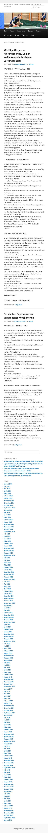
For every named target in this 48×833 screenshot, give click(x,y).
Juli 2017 (7, 691)
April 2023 (7, 562)
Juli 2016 (7, 717)
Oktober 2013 (8, 789)
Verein (12, 31)
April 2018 (7, 670)
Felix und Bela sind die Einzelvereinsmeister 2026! (21, 468)
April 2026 (7, 491)
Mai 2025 (7, 512)
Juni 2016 (7, 720)
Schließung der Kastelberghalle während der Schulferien (23, 461)
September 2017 (9, 686)
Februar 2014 (8, 779)
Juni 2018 (7, 665)
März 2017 (7, 698)
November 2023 (9, 551)
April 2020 (7, 627)
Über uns (24, 35)
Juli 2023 (7, 558)
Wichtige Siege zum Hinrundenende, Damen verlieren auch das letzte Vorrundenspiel (17, 55)
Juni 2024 (7, 536)
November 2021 (9, 598)
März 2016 (7, 727)
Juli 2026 (7, 486)
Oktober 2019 (8, 639)
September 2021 (9, 603)
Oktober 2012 (8, 815)
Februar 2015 (8, 756)
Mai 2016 (7, 722)
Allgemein (18, 305)
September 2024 (9, 531)
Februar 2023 (8, 567)
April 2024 (7, 539)
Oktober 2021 (8, 601)
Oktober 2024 (8, 529)
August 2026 (8, 484)
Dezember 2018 (9, 655)
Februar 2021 (8, 613)
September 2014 (9, 768)
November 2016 (9, 708)
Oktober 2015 (8, 739)
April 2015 (7, 751)
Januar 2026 (8, 498)
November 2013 (9, 787)
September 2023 (9, 555)
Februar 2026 (8, 496)
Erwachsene (21, 31)
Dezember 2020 (9, 615)
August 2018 (8, 660)
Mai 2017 (7, 694)
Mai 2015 (7, 748)
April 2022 (7, 586)
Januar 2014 (8, 782)
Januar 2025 (8, 522)
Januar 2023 (8, 570)
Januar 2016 (8, 732)
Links (32, 35)
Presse (31, 64)
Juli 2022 (7, 582)
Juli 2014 (7, 770)
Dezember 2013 (9, 784)
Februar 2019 (8, 651)
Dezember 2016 (9, 705)
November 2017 (9, 682)
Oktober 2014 (8, 765)
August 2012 (8, 820)
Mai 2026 (7, 489)
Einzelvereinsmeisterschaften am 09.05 (17, 471)
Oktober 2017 (8, 684)
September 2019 (9, 641)
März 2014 (7, 777)
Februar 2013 (8, 806)
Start (5, 31)
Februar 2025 (8, 520)
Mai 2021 (7, 610)
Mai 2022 (7, 584)
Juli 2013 (7, 794)
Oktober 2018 (8, 658)
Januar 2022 (8, 594)
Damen (30, 31)
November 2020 (9, 617)
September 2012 (9, 818)
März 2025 (7, 517)
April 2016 (7, 725)
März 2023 (7, 565)
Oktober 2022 (8, 577)
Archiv (17, 35)
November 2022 (9, 574)
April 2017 (7, 696)
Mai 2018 (7, 667)
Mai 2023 (7, 560)
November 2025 (9, 503)
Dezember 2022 (9, 572)
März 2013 (7, 803)
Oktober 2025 (8, 505)
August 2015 (8, 744)
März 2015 (7, 753)
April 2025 (7, 515)
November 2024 (9, 527)
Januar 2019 (8, 653)
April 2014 (7, 775)
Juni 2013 (7, 796)
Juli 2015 (7, 746)
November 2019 (9, 636)
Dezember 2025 (9, 501)
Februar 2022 (8, 591)
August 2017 (8, 689)
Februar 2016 (8, 729)
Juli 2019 (7, 643)
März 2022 (7, 589)
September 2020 (9, 622)
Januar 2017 (8, 703)
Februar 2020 (8, 629)
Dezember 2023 (9, 548)
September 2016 (9, 713)
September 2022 (9, 579)
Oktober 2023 (8, 553)
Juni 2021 (7, 608)
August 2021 (8, 605)
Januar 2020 (8, 632)
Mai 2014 (7, 772)
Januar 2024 (8, 546)
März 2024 (7, 541)
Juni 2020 (7, 624)
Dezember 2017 (9, 679)
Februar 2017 (8, 701)
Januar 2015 (8, 758)
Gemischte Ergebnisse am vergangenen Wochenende (19, 315)
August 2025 (8, 510)
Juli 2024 (7, 534)
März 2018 (7, 672)
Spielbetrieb (7, 35)
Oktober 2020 (8, 620)
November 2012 (9, 813)
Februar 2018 (8, 675)
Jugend (38, 31)
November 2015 (9, 736)
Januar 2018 (8, 677)
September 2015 (9, 741)
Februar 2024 (8, 543)
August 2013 (8, 791)
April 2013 (7, 801)
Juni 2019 (7, 646)
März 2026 (7, 493)
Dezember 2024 (9, 524)
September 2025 (9, 508)
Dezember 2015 (9, 734)
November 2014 (9, 763)
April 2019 (7, 648)
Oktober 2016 (8, 710)
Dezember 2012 (9, 810)
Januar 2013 (8, 808)
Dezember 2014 (9, 760)
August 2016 (8, 715)
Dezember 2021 (9, 596)
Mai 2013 (7, 798)
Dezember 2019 (9, 634)
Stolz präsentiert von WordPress (24, 829)
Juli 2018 (7, 663)
